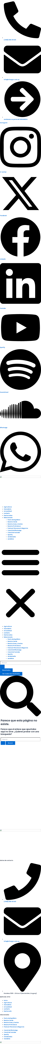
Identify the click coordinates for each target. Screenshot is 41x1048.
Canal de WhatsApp (14, 530)
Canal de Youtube (14, 532)
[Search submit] (2, 666)
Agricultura (8, 507)
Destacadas (8, 515)
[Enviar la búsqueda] (3, 743)
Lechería (7, 513)
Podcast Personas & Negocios (18, 528)
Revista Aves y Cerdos (15, 524)
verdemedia (12, 537)
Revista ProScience (14, 526)
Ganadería (7, 509)
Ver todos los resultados (11, 674)
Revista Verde (12, 522)
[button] (20, 582)
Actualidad (8, 511)
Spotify (10, 535)
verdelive (11, 539)
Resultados (6, 670)
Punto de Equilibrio (14, 520)
